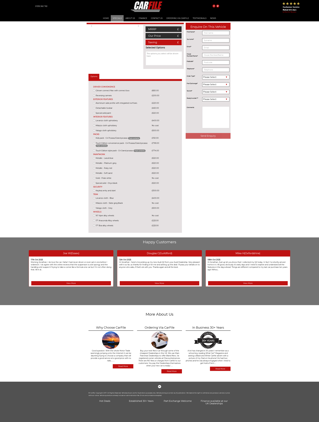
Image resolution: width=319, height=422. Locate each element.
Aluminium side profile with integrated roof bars (116, 103)
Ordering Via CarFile (177, 18)
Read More (123, 366)
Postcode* (190, 61)
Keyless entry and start (106, 190)
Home (106, 18)
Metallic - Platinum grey (106, 163)
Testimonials (199, 18)
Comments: (190, 107)
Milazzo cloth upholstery (106, 125)
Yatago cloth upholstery (106, 130)
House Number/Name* (192, 55)
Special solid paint (103, 113)
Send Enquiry (208, 136)
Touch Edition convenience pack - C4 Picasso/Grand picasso (122, 144)
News (213, 18)
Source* (189, 91)
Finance (143, 18)
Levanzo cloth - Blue (105, 198)
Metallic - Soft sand (104, 173)
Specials (117, 18)
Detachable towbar (104, 108)
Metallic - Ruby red (104, 168)
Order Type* (191, 76)
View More (71, 283)
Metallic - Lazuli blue (104, 158)
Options (93, 76)
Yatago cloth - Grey (104, 208)
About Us (130, 18)
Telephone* (190, 69)
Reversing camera (104, 95)
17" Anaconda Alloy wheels (107, 220)
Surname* (190, 39)
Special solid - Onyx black (106, 183)
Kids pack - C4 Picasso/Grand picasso (117, 138)
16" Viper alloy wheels (105, 215)
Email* (189, 46)
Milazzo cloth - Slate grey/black (109, 203)
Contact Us (157, 18)
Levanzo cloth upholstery (107, 120)
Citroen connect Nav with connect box (112, 90)
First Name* (191, 32)
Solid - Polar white (103, 178)
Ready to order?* (192, 98)
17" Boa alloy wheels (104, 225)
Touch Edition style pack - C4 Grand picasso (120, 150)
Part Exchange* (192, 83)
